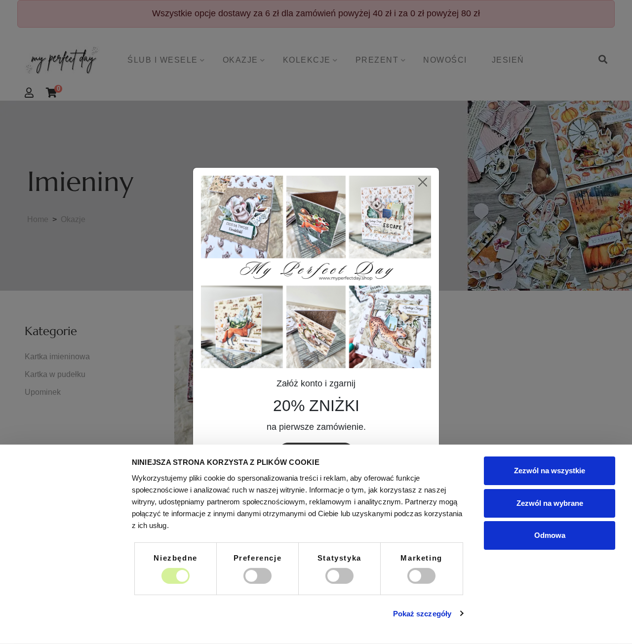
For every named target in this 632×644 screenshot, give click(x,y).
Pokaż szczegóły (422, 613)
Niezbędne (175, 558)
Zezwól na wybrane (549, 502)
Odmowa (549, 535)
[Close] (422, 182)
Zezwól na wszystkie (549, 470)
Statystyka (339, 558)
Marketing (421, 558)
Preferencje (258, 558)
